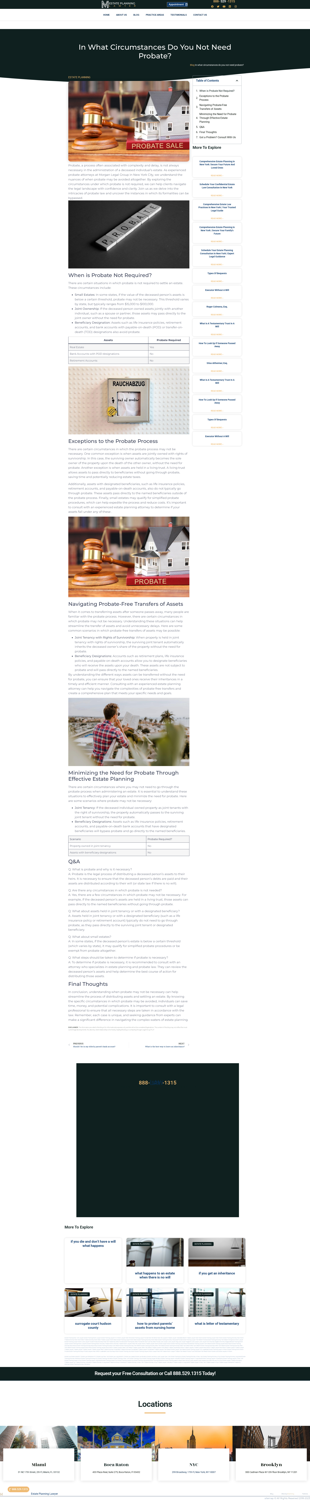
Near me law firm (214, 1360)
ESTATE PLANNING (79, 77)
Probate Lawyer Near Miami (194, 1338)
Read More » (217, 175)
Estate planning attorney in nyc (212, 1356)
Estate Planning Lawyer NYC (109, 1338)
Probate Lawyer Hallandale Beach (177, 1338)
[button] (237, 80)
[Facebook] (212, 6)
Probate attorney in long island (100, 1362)
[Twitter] (218, 6)
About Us (121, 15)
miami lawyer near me (155, 1351)
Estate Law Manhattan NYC (88, 1356)
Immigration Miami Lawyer (235, 1340)
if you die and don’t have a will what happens (93, 1244)
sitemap (269, 1498)
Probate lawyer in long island (181, 1362)
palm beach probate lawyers (170, 1347)
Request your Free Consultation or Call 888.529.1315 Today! (155, 1373)
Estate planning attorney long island (231, 1356)
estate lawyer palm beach (178, 1349)
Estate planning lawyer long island (91, 1360)
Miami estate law (213, 1351)
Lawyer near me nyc (184, 1360)
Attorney (287, 1494)
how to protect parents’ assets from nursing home (155, 1326)
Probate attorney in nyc (150, 1362)
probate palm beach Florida (183, 1351)
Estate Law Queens (129, 1356)
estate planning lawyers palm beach (201, 1343)
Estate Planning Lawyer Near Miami (212, 1338)
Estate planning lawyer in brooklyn (171, 1358)
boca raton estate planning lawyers (96, 1347)
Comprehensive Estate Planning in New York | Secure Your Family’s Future (217, 230)
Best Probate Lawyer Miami (106, 1340)
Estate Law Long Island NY (116, 1356)
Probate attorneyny (236, 1360)
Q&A (201, 127)
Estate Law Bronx (152, 1356)
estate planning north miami (235, 1349)
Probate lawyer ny (70, 1362)
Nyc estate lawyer (225, 1360)
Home (106, 15)
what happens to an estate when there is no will (155, 1275)
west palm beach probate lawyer (132, 1347)
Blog (136, 15)
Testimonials (178, 15)
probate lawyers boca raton (202, 1347)
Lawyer (124, 6)
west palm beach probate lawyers (151, 1347)
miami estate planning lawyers (140, 1351)
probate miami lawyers (125, 1343)
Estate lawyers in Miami (225, 1351)
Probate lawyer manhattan (226, 1362)
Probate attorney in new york (135, 1362)
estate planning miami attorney (96, 1343)
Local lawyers (194, 1360)
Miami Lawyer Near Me (123, 1338)
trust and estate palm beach (199, 1351)
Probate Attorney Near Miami (73, 1340)
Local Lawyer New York (163, 1356)
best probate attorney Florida (109, 1349)
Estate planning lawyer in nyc (73, 1360)
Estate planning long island (141, 1360)
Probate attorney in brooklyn (84, 1362)
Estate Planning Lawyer (44, 1493)
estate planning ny (176, 1356)
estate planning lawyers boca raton (221, 1343)
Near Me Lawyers (162, 1338)
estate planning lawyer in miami (218, 1349)
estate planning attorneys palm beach (108, 1345)
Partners (305, 1494)
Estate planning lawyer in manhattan (212, 1358)
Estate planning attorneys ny (89, 1358)
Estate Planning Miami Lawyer (92, 1338)
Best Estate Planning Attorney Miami (144, 1340)
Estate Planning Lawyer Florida (139, 1338)
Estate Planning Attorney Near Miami (233, 1338)
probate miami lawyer (168, 1351)
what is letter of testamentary (217, 1324)
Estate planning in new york (121, 1358)
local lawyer (164, 1341)
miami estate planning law (123, 1351)
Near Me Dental (152, 1338)
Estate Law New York (103, 1356)
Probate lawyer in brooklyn (165, 1362)
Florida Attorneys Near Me (101, 1341)
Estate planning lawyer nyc (109, 1360)
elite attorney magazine (223, 1341)
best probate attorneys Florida (126, 1349)
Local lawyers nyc (203, 1360)
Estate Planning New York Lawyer (74, 1338)
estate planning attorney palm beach (130, 1345)
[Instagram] (235, 6)
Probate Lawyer (230, 1347)
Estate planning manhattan (156, 1360)
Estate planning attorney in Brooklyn (80, 1364)
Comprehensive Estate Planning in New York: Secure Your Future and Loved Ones (217, 164)
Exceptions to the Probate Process (213, 97)
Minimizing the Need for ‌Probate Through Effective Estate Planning (217, 118)
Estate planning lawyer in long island (191, 1358)
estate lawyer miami (164, 1343)
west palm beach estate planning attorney (227, 1345)
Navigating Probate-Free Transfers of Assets (213, 107)
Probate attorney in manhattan (118, 1362)
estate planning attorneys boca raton (87, 1345)
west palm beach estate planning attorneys (202, 1345)
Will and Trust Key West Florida (151, 1341)
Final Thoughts (208, 132)
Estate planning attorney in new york (192, 1356)
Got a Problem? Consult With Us (217, 137)
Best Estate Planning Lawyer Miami (124, 1340)
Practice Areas (155, 15)
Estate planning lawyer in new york (233, 1358)
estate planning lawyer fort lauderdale (197, 1349)
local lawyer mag (173, 1341)
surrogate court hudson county (93, 1326)
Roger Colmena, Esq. (217, 306)
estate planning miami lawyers (78, 1343)
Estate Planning (122, 3)
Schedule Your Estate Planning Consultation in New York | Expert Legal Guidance (217, 253)
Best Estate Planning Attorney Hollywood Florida (168, 1340)
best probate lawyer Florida (143, 1349)
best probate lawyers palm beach (161, 1349)
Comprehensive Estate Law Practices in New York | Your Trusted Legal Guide (217, 207)
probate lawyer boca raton (218, 1347)
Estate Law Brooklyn (141, 1356)
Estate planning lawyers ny (125, 1360)
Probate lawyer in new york (198, 1362)
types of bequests (217, 273)
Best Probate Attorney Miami (89, 1340)
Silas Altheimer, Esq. (217, 363)
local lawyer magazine (184, 1341)
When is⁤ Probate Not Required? (217, 90)
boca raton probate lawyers (114, 1347)
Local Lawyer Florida (87, 1341)
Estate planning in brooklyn (105, 1358)
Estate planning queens (171, 1360)
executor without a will (217, 290)
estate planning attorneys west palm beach (177, 1345)
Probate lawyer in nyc (212, 1362)
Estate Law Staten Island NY (73, 1356)
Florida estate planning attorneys (74, 1351)
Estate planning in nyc (135, 1358)
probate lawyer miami (152, 1343)
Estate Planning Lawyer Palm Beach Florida (194, 1340)
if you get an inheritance (217, 1273)
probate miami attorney (111, 1343)
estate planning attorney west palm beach (153, 1345)
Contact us (200, 15)
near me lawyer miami (138, 1343)
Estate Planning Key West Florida (132, 1341)
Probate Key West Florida (116, 1341)
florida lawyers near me (91, 1351)
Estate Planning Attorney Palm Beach (217, 1340)
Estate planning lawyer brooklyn (151, 1358)
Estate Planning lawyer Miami (73, 1341)
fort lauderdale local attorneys (106, 1351)
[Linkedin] (229, 6)
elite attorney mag (212, 1341)
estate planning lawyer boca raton (181, 1343)
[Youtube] (224, 6)
